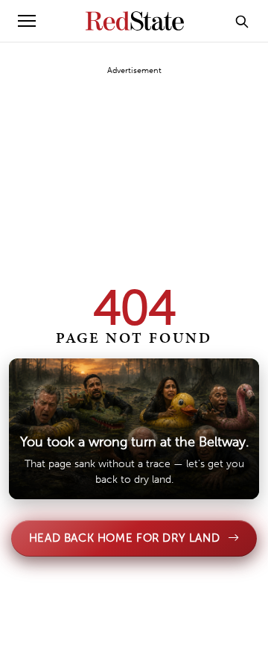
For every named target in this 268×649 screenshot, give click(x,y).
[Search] (242, 21)
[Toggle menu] (27, 21)
